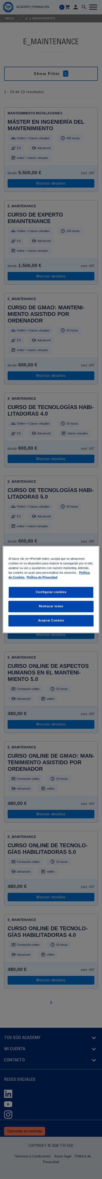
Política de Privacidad (42, 577)
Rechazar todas (51, 606)
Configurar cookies (51, 592)
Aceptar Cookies (51, 620)
